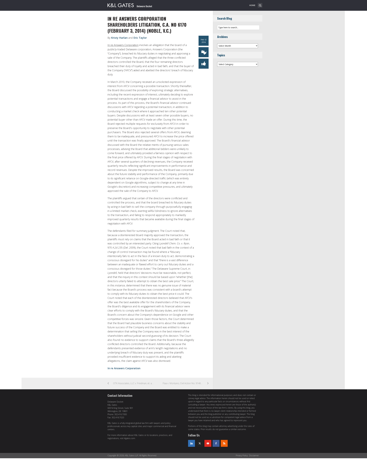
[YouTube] (207, 443)
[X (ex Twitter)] (199, 443)
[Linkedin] (191, 443)
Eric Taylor (140, 37)
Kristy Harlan (119, 37)
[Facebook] (216, 443)
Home (252, 5)
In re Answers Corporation (124, 368)
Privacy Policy (242, 455)
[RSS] (224, 443)
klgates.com (129, 438)
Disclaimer (254, 455)
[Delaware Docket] (130, 4)
